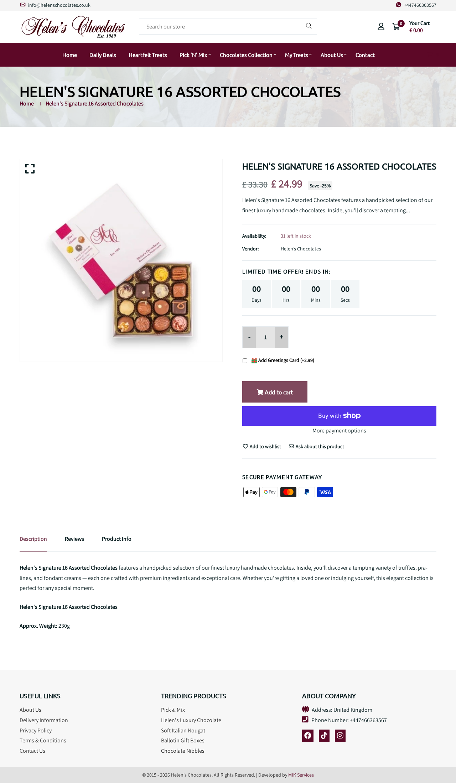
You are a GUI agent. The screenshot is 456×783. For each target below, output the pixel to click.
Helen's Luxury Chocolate (191, 720)
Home (69, 54)
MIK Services (301, 775)
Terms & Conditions (43, 740)
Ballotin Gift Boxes (182, 740)
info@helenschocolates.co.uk (58, 5)
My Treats (296, 54)
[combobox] (228, 27)
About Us (332, 54)
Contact (365, 54)
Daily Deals (102, 54)
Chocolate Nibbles (182, 751)
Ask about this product (319, 446)
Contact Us (32, 751)
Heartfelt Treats (148, 54)
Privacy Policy (36, 730)
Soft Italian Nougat (183, 730)
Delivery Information (44, 720)
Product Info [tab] (116, 539)
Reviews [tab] (74, 539)
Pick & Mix (173, 710)
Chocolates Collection (246, 54)
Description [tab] (33, 539)
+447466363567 (419, 5)
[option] (121, 260)
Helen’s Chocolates (301, 248)
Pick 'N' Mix (193, 54)
